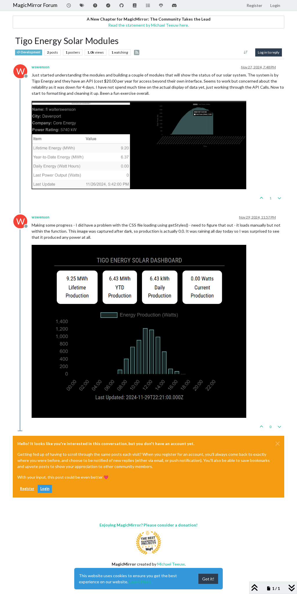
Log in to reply (268, 52)
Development (30, 52)
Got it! (208, 578)
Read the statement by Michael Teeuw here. (148, 25)
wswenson (40, 67)
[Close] (277, 443)
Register (27, 489)
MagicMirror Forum (35, 5)
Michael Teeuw (171, 564)
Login (44, 489)
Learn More (140, 581)
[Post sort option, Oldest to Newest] (246, 52)
